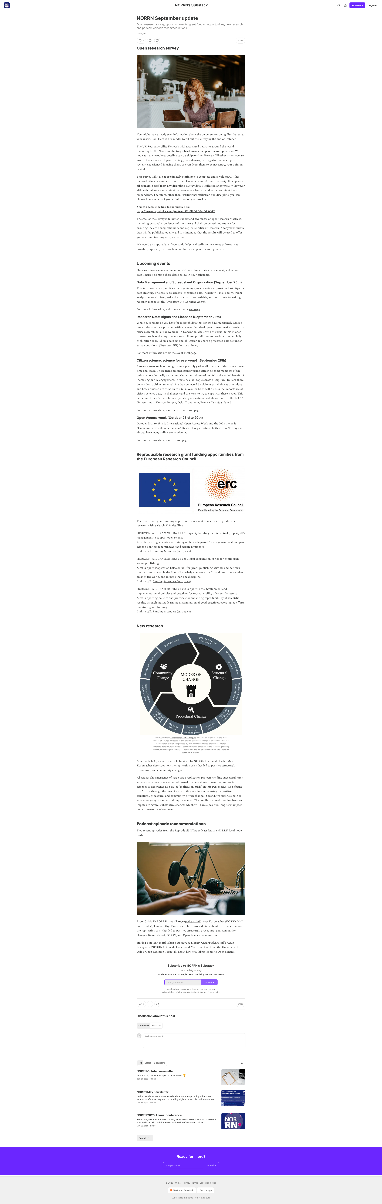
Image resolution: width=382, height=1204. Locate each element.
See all (142, 1138)
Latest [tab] (148, 1062)
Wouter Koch (196, 389)
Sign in (373, 5)
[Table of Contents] (3, 602)
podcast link (192, 921)
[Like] (139, 1130)
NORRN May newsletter (152, 1092)
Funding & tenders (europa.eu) (172, 551)
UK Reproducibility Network (160, 146)
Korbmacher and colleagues (183, 737)
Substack (176, 1197)
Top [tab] (140, 1062)
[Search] (339, 5)
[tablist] (149, 1026)
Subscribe (357, 5)
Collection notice (208, 1182)
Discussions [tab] (159, 1062)
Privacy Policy (214, 992)
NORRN (153, 1079)
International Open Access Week (187, 423)
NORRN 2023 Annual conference (159, 1115)
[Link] (132, 48)
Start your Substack (183, 1190)
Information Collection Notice (190, 992)
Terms (195, 1182)
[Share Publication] (345, 5)
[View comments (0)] (150, 41)
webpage (194, 309)
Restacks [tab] (156, 1025)
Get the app (206, 1190)
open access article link (169, 761)
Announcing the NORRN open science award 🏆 (161, 1075)
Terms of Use (205, 989)
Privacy (186, 1182)
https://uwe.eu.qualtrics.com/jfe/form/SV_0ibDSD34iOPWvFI (176, 211)
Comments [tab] (143, 1025)
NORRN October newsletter (155, 1071)
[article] (191, 1077)
